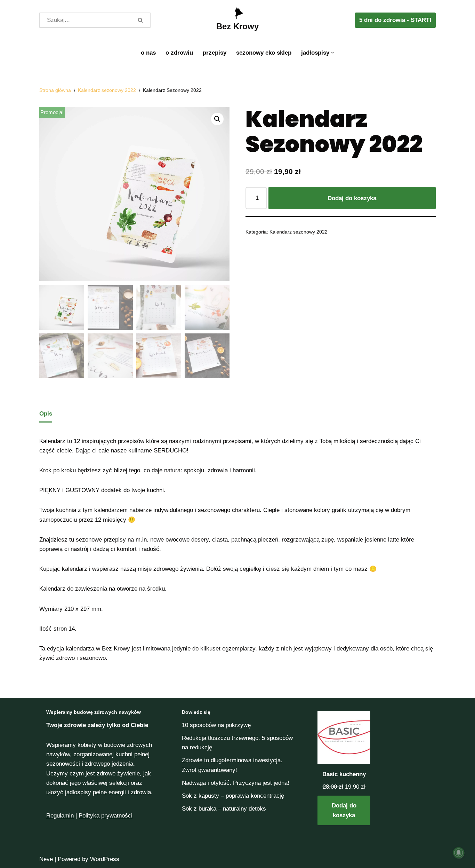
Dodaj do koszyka (352, 198)
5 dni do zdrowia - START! (395, 20)
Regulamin (60, 815)
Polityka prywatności (105, 815)
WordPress (104, 859)
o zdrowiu (179, 52)
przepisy (214, 52)
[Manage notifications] (458, 852)
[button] (332, 52)
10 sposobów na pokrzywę (216, 725)
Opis (45, 413)
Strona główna (55, 90)
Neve (46, 859)
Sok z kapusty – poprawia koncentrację (233, 795)
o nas (148, 52)
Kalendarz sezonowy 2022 (107, 90)
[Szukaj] (141, 20)
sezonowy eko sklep (263, 52)
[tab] (45, 414)
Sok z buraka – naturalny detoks (224, 808)
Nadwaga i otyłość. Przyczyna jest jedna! (235, 783)
